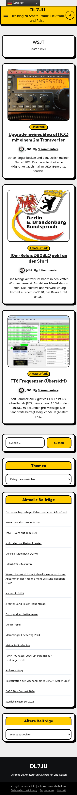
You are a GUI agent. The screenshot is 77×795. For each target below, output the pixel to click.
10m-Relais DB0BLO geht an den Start (38, 258)
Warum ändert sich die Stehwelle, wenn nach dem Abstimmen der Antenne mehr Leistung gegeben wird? (36, 579)
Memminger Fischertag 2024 (23, 635)
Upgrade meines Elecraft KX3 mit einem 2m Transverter (39, 137)
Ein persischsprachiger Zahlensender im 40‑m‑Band (36, 512)
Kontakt (61, 790)
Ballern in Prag (14, 670)
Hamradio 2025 (15, 593)
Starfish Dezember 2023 (20, 701)
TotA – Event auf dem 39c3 (21, 533)
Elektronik (38, 127)
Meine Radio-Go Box (18, 645)
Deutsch (18, 3)
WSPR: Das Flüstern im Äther (23, 522)
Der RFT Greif (13, 624)
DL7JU (37, 9)
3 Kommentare (48, 149)
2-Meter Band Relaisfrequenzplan (26, 604)
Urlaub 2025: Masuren (19, 564)
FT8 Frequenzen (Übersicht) (38, 381)
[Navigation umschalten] (6, 15)
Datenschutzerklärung (24, 790)
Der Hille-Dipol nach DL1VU (22, 553)
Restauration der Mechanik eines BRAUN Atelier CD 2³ (38, 681)
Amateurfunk (38, 248)
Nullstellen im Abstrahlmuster (24, 543)
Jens (28, 149)
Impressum (47, 790)
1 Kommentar (48, 270)
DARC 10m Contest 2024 (20, 691)
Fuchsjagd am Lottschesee (22, 614)
